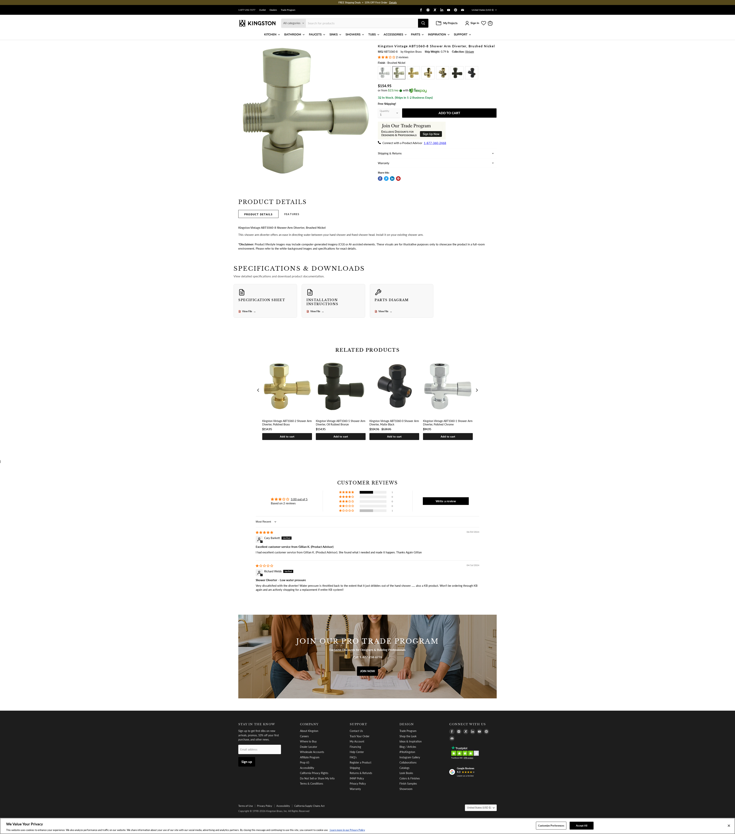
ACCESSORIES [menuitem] (393, 34)
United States (483, 9)
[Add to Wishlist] (365, 47)
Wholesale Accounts (312, 752)
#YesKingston (407, 752)
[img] (264, 532)
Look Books (406, 773)
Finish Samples (408, 783)
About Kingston (309, 730)
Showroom (405, 789)
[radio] (384, 72)
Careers (304, 736)
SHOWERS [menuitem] (352, 34)
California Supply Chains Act (309, 805)
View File (249, 311)
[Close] (729, 825)
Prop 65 (304, 762)
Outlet (262, 10)
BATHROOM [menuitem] (292, 34)
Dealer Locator (308, 746)
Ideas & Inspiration (410, 741)
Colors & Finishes (409, 778)
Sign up (246, 762)
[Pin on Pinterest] (398, 178)
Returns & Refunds (361, 773)
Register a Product (360, 762)
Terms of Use (245, 805)
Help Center (357, 752)
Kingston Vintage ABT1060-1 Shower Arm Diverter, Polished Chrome (448, 422)
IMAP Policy (357, 778)
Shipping (355, 767)
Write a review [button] (446, 501)
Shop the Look (407, 736)
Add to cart (287, 436)
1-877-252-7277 (246, 10)
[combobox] (362, 23)
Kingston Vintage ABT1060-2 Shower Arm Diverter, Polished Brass (287, 422)
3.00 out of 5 (299, 499)
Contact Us (356, 730)
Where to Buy (308, 741)
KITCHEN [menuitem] (270, 34)
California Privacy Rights (314, 773)
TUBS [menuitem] (372, 34)
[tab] (258, 214)
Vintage (469, 51)
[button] (387, 57)
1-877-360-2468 (435, 143)
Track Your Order (359, 736)
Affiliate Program (309, 757)
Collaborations (407, 762)
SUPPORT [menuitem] (460, 34)
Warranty (355, 789)
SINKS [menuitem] (333, 34)
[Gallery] (304, 110)
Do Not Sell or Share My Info (317, 778)
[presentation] (258, 390)
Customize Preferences (551, 825)
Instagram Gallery (409, 757)
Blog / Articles (407, 746)
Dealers (273, 10)
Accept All (581, 825)
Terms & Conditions (311, 783)
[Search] (423, 23)
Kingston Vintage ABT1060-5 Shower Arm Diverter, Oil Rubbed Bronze (340, 422)
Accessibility (307, 767)
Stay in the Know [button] (256, 724)
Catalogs (404, 767)
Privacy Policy (358, 783)
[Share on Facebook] (380, 178)
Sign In (474, 23)
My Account (357, 741)
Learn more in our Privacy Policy (347, 830)
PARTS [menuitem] (415, 34)
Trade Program (288, 10)
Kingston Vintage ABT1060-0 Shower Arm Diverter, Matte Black (394, 422)
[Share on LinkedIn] (392, 178)
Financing (355, 746)
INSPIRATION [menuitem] (437, 34)
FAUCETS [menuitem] (315, 34)
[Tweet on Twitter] (386, 178)
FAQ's (353, 757)
